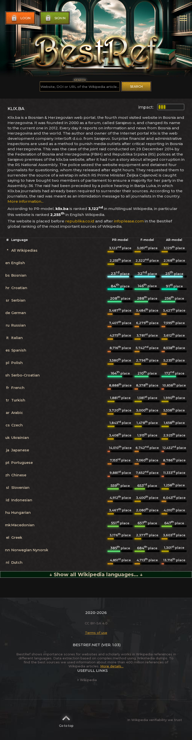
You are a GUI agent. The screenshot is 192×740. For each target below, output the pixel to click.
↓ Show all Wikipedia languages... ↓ (96, 574)
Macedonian (22, 525)
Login (25, 18)
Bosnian (18, 275)
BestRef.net (86, 644)
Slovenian (20, 487)
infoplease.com (129, 221)
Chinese (18, 475)
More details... (112, 666)
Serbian (18, 300)
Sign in (60, 18)
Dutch (16, 562)
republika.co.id (79, 221)
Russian (18, 325)
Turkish (18, 400)
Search (136, 86)
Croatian (19, 288)
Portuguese (22, 462)
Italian (17, 338)
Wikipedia (88, 680)
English (18, 263)
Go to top (66, 726)
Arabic (17, 412)
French (17, 387)
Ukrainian (20, 437)
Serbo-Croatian (25, 375)
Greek (16, 537)
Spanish (18, 350)
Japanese (20, 450)
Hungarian (21, 512)
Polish (17, 363)
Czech (17, 425)
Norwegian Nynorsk (29, 550)
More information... (26, 201)
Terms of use (96, 633)
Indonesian (21, 500)
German (18, 313)
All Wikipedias (24, 250)
